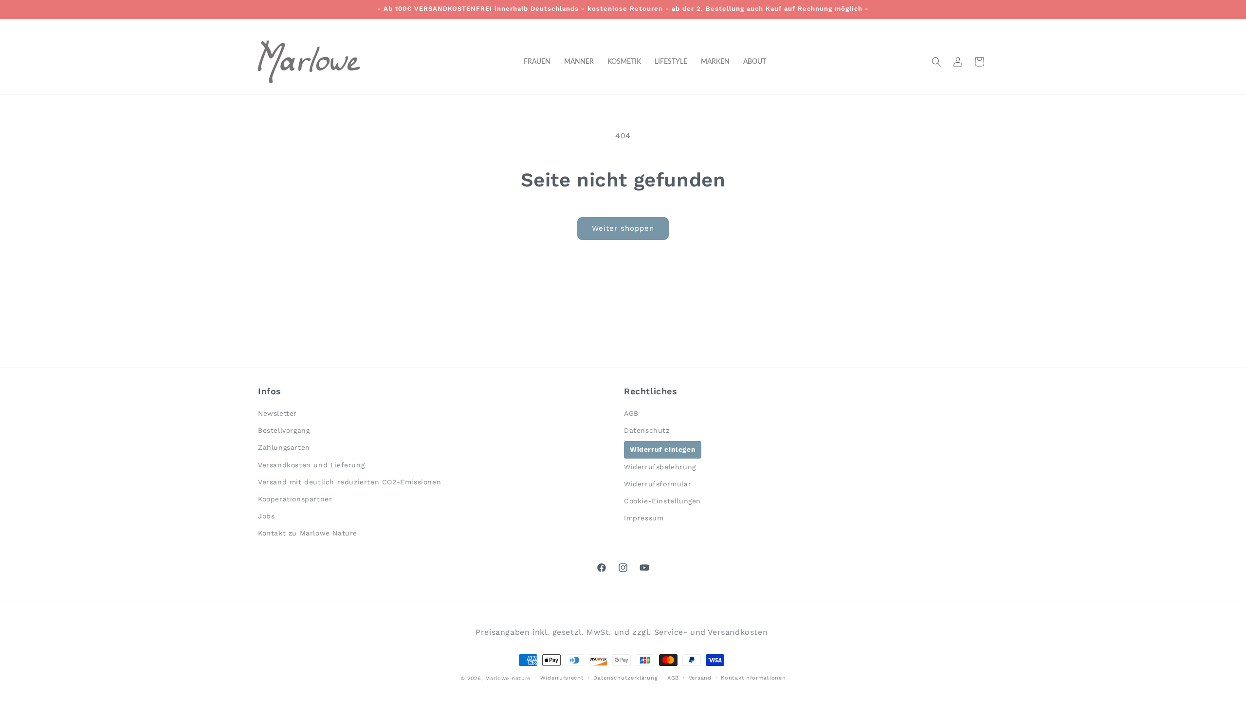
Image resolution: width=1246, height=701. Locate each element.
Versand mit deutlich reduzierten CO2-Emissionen (349, 482)
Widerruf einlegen (663, 449)
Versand (700, 678)
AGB (631, 413)
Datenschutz (647, 430)
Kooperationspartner (295, 499)
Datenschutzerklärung (625, 678)
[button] (936, 62)
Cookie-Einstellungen (662, 501)
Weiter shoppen (623, 228)
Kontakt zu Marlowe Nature (307, 533)
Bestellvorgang (284, 430)
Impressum (643, 518)
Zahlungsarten (284, 447)
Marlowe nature (508, 678)
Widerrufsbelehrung (660, 467)
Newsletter (277, 413)
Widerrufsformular (657, 484)
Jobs (266, 516)
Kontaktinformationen (753, 678)
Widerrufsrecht (562, 678)
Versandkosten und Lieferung (311, 465)
